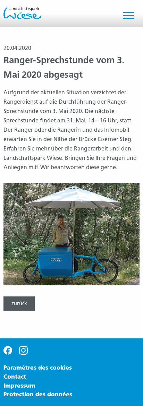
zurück (19, 303)
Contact (14, 377)
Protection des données (37, 394)
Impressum (19, 385)
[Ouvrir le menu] (131, 17)
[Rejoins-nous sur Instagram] (23, 350)
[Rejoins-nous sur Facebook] (7, 350)
